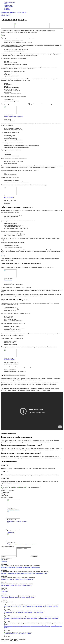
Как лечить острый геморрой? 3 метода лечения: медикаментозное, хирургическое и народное (31, 606)
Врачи (6, 3)
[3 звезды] (16, 487)
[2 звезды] (9, 487)
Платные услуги (8, 6)
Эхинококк (4, 561)
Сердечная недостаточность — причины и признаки (22, 544)
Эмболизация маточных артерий (13, 116)
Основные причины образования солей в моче (17, 633)
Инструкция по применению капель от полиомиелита (16, 585)
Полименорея (8, 280)
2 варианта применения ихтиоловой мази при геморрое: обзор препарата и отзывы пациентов (31, 618)
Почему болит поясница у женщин (17, 521)
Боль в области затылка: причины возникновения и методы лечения (23, 612)
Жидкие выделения (9, 359)
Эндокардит (10, 532)
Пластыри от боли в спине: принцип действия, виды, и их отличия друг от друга (24, 573)
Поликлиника (8, 5)
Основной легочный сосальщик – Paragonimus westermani (17, 579)
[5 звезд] (27, 487)
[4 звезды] (22, 487)
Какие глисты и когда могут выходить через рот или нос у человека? (20, 567)
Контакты (7, 9)
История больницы (9, 2)
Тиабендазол (4, 591)
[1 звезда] (3, 487)
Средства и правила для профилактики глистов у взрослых (17, 597)
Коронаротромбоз (9, 197)
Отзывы (6, 8)
